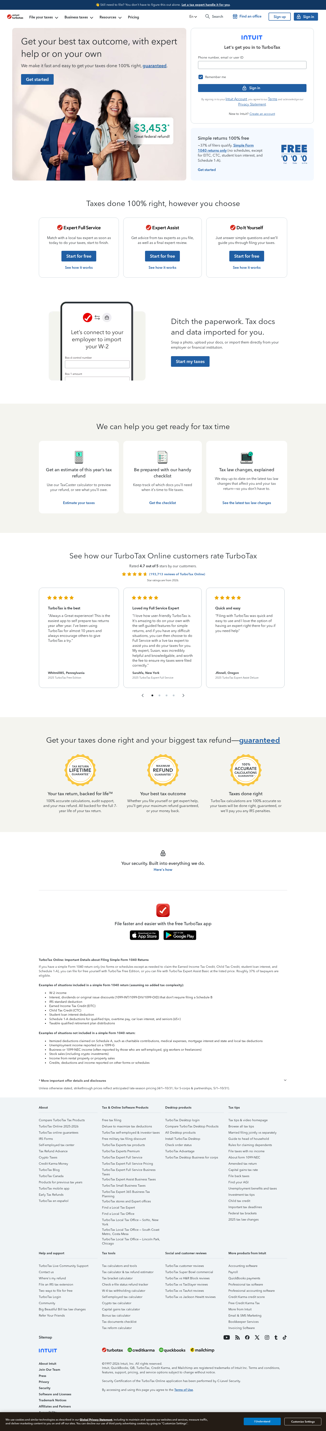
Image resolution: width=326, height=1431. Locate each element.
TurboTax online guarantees (58, 1133)
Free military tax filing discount (124, 1139)
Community (47, 1303)
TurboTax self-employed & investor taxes (131, 1133)
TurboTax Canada (51, 1176)
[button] (193, 16)
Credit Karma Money (53, 1164)
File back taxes (238, 1176)
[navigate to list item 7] (166, 695)
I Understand (262, 1421)
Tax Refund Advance (53, 1151)
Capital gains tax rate (243, 1170)
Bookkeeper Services (243, 1322)
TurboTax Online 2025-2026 (59, 1126)
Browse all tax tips (241, 1126)
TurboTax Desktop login (182, 1120)
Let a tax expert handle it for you (206, 5)
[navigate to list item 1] (152, 695)
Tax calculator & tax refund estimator (127, 1272)
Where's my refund (52, 1278)
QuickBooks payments (244, 1278)
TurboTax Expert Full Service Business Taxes (128, 1170)
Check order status (178, 1145)
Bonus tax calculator (116, 1315)
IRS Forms (46, 1139)
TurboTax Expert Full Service (122, 1157)
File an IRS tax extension (56, 1284)
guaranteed (155, 65)
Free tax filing (111, 1120)
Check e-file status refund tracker (125, 1284)
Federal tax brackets (242, 1213)
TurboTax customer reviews (184, 1266)
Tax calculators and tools (119, 1266)
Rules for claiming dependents (250, 1145)
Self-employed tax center (56, 1145)
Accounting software (242, 1266)
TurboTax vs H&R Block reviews (187, 1278)
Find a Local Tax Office (118, 1214)
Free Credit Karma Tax (244, 1303)
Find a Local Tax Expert (118, 1207)
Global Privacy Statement (96, 1419)
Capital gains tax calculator (121, 1309)
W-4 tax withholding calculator (123, 1291)
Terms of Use (183, 1390)
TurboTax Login (50, 1297)
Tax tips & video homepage (248, 1120)
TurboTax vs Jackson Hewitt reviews (190, 1297)
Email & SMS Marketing (244, 1315)
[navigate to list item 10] (173, 695)
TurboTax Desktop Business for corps (191, 1157)
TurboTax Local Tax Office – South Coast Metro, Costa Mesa (130, 1230)
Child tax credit (239, 1201)
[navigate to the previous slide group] (143, 695)
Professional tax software (245, 1284)
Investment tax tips (241, 1195)
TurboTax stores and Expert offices (126, 1201)
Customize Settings (303, 1421)
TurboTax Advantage (179, 1151)
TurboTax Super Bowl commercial (189, 1272)
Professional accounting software (251, 1291)
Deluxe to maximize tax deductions (127, 1126)
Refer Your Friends (52, 1315)
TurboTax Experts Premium (121, 1151)
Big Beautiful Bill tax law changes (62, 1309)
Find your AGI (238, 1182)
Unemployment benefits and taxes (252, 1188)
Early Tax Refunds (51, 1195)
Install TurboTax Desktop (182, 1139)
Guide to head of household (248, 1139)
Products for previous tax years (60, 1182)
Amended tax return (242, 1164)
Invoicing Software (241, 1328)
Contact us (46, 1272)
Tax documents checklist (119, 1322)
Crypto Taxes (48, 1157)
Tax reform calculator (117, 1328)
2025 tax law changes (243, 1219)
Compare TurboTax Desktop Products (191, 1126)
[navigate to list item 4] (159, 695)
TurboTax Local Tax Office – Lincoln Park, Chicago (131, 1240)
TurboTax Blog (49, 1170)
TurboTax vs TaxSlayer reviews (186, 1284)
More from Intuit (239, 1309)
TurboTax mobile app (54, 1188)
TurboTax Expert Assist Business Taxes (129, 1179)
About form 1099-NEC (244, 1157)
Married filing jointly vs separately (252, 1133)
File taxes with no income (246, 1151)
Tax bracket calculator (117, 1278)
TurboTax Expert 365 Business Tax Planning (126, 1192)
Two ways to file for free (56, 1291)
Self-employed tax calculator (122, 1297)
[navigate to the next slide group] (183, 695)
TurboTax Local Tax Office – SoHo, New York (130, 1220)
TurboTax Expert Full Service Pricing (127, 1164)
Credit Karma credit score (246, 1297)
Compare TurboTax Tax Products (62, 1120)
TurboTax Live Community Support (63, 1266)
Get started (207, 170)
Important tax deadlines (245, 1207)
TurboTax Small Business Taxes (123, 1186)
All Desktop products (180, 1133)
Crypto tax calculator (116, 1303)
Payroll (233, 1272)
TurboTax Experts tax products (123, 1145)
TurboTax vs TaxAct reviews (184, 1291)
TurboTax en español (54, 1201)
